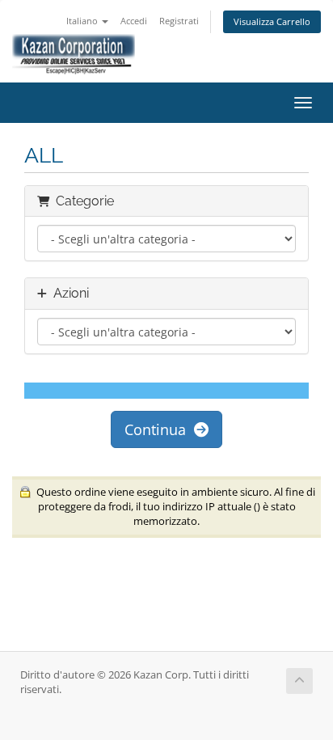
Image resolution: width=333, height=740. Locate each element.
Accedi (133, 21)
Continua (159, 429)
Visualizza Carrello (272, 21)
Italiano (83, 21)
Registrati (179, 21)
